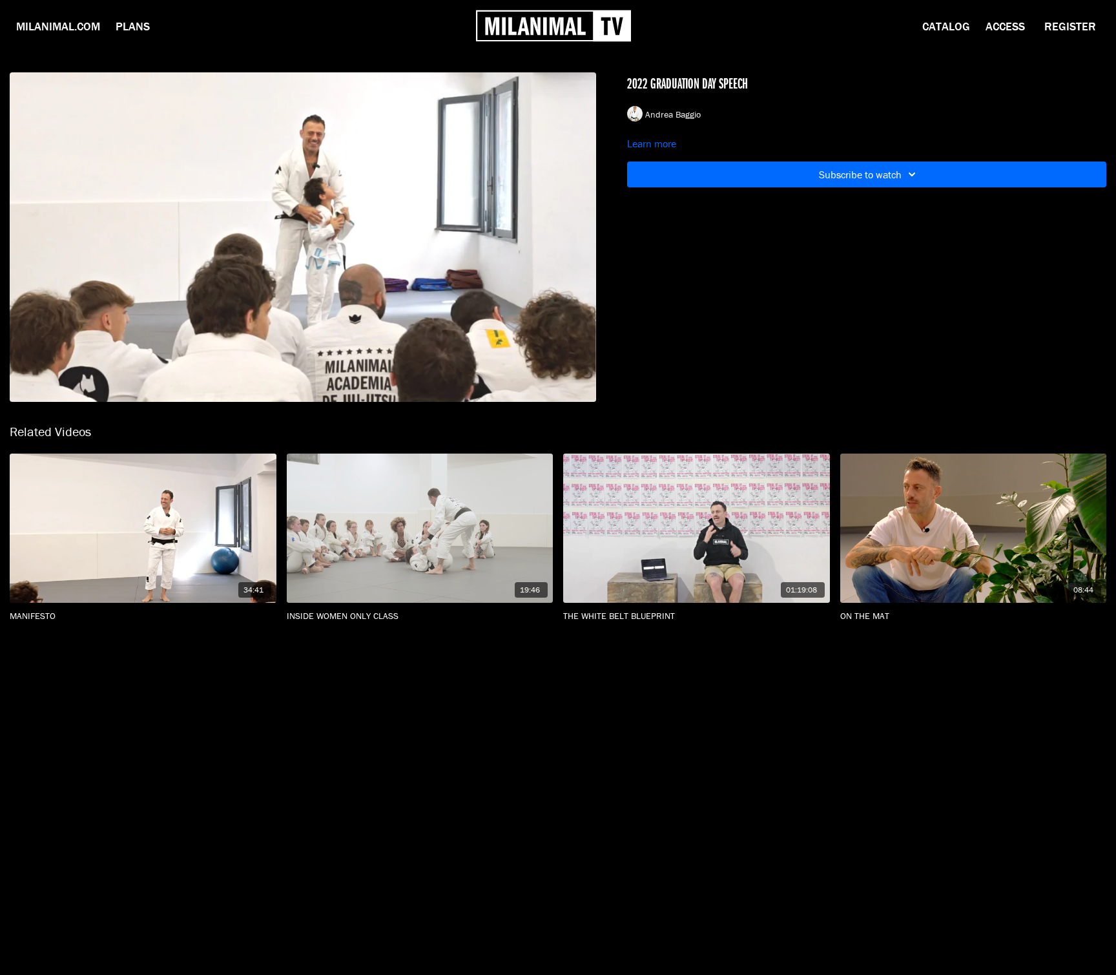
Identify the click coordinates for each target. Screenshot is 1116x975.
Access (1005, 26)
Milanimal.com (58, 26)
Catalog (946, 26)
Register (1070, 26)
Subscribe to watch (860, 174)
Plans (133, 26)
